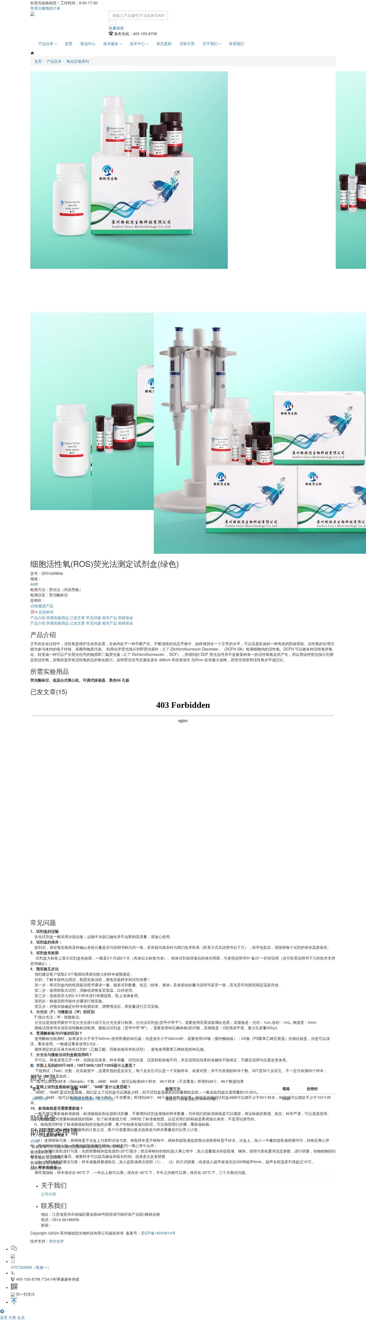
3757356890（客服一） (31, 1267)
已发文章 (77, 617)
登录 (34, 8)
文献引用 (187, 43)
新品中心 (87, 43)
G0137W (39, 1098)
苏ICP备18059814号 (158, 1233)
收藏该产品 (44, 605)
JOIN (34, 1141)
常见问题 (93, 617)
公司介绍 (48, 1193)
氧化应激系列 (77, 61)
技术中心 (138, 43)
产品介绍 (37, 617)
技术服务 (111, 43)
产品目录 (46, 43)
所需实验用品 (57, 617)
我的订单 (52, 8)
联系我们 (236, 43)
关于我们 (211, 43)
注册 (41, 8)
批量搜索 (116, 28)
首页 (68, 43)
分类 (13, 1317)
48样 (34, 584)
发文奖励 (163, 43)
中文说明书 (44, 612)
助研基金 (125, 617)
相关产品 (109, 617)
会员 (21, 1317)
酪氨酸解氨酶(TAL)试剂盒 (92, 1098)
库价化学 (56, 1241)
